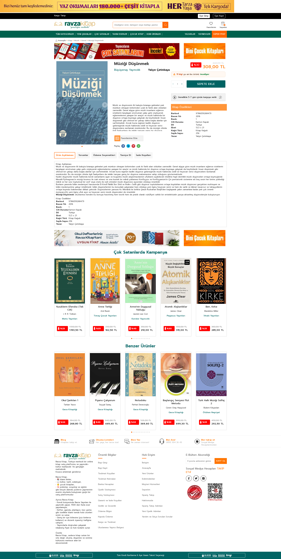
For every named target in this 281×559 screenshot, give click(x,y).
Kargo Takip (60, 15)
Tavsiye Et (125, 155)
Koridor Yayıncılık (141, 319)
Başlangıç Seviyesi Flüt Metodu (176, 402)
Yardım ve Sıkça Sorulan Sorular (157, 516)
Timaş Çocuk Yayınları (105, 315)
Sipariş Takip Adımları (152, 505)
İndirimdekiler (148, 478)
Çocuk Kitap (137, 34)
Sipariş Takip (148, 495)
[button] (82, 146)
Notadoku (140, 400)
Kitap (70, 40)
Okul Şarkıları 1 (69, 400)
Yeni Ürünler (148, 473)
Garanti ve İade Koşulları (110, 500)
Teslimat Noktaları (107, 478)
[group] (82, 102)
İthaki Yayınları (211, 315)
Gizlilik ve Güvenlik (107, 505)
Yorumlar (83, 155)
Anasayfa (62, 40)
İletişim (145, 462)
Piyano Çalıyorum (105, 400)
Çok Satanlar (101, 34)
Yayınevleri (204, 34)
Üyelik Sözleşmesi (106, 489)
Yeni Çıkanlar (84, 34)
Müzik (76, 40)
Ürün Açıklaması (64, 155)
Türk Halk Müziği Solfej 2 (211, 402)
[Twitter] (196, 478)
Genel (83, 40)
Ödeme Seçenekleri (104, 155)
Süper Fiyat (219, 34)
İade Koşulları (143, 155)
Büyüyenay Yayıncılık (127, 70)
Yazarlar (190, 34)
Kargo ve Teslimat (107, 522)
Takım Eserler (119, 34)
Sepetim (146, 489)
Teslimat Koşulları (106, 473)
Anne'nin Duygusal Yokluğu (140, 308)
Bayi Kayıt (102, 468)
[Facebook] (189, 478)
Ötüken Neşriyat (211, 412)
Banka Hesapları (106, 484)
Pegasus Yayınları (176, 315)
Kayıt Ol (220, 460)
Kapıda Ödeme (105, 516)
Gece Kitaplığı (69, 409)
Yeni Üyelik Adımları (151, 511)
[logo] (74, 24)
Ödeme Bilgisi (105, 511)
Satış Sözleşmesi (106, 495)
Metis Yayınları (69, 319)
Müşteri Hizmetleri (151, 484)
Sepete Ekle (206, 84)
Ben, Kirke (211, 306)
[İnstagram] (203, 478)
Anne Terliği (105, 306)
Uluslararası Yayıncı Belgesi (111, 527)
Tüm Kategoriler (65, 34)
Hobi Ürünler (154, 34)
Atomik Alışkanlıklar (176, 306)
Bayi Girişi (102, 462)
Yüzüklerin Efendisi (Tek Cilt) (69, 308)
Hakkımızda (147, 500)
